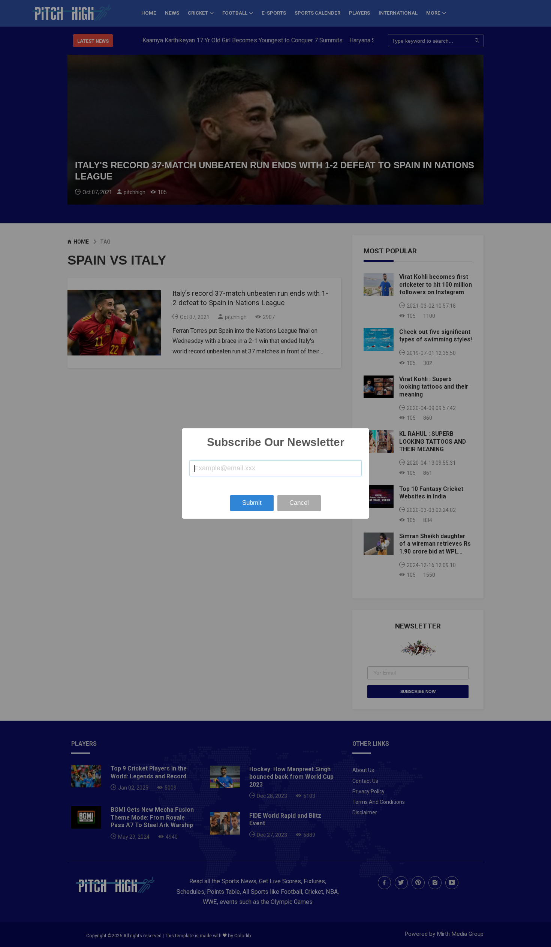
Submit (252, 502)
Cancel (299, 502)
